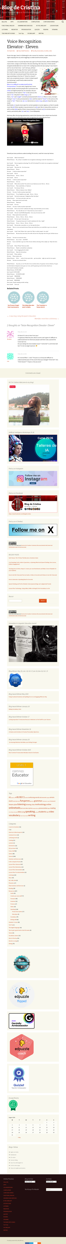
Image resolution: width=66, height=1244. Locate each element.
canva (26, 797)
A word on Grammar (14, 827)
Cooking (11, 840)
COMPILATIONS (35, 22)
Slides (12, 906)
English (48, 797)
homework (52, 801)
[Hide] (40, 1243)
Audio (11, 893)
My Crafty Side (12, 880)
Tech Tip (11, 925)
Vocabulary (13, 917)
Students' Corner (13, 922)
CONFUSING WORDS (49, 22)
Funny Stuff (21, 51)
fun (33, 51)
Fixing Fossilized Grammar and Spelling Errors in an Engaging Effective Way (28, 697)
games (27, 800)
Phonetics (26, 51)
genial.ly (32, 801)
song (23, 812)
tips (47, 812)
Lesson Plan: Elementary (15, 867)
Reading (11, 888)
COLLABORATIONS (22, 22)
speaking (30, 811)
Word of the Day (13, 938)
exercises (15, 801)
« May (19, 1137)
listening (21, 804)
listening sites (30, 804)
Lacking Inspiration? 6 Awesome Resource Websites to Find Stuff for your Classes (30, 719)
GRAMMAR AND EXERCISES (25, 25)
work (27, 815)
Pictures (12, 904)
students (42, 811)
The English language (14, 927)
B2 (20, 797)
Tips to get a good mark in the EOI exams (19, 930)
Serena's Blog (14, 1160)
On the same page (15, 1165)
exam (11, 801)
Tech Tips (21, 33)
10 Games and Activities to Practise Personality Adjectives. (24, 732)
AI (15, 797)
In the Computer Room (14, 861)
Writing (10, 943)
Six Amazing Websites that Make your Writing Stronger (23, 742)
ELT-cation (12, 1157)
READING (45, 29)
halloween (44, 801)
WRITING (41, 33)
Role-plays (15, 914)
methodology (40, 804)
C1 (23, 797)
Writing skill (13, 919)
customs (11, 843)
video (50, 51)
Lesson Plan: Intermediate (15, 869)
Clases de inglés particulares (17, 1168)
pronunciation (39, 51)
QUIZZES (37, 29)
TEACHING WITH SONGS (8, 33)
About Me (4, 22)
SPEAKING (55, 29)
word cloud (23, 815)
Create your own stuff (16, 896)
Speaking (12, 909)
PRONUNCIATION (26, 29)
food (19, 801)
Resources (11, 891)
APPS (12, 22)
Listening (11, 875)
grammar (38, 800)
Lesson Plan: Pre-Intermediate (16, 872)
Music (10, 877)
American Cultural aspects (15, 832)
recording (11, 812)
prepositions (35, 808)
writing (31, 815)
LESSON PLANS (54, 25)
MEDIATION (14, 29)
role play (15, 812)
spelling (36, 812)
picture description (26, 808)
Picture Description (17, 911)
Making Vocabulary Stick (15, 709)
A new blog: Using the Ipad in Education (21, 316)
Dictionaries (12, 845)
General (11, 856)
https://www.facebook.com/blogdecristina (20, 514)
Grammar (12, 901)
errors (52, 797)
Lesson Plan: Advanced (15, 864)
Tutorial (11, 933)
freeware (12, 898)
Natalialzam (13, 1155)
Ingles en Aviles (14, 1152)
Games (10, 853)
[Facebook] (27, 1243)
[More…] (38, 1243)
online (48, 804)
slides (19, 812)
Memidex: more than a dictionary (47, 318)
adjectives (13, 797)
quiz (49, 808)
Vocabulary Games (13, 935)
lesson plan (13, 804)
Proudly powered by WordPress (15, 1240)
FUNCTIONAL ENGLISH (8, 25)
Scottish (46, 51)
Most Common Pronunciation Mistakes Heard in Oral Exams (24, 752)
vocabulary (14, 815)
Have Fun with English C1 (16, 1163)
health (48, 801)
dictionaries (43, 797)
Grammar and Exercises (15, 859)
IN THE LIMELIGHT (41, 25)
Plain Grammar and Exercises (16, 885)
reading (53, 808)
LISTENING (5, 29)
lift (35, 51)
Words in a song (13, 941)
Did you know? (12, 848)
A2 (10, 797)
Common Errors (13, 835)
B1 (18, 797)
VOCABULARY (31, 33)
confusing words (33, 797)
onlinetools (14, 807)
